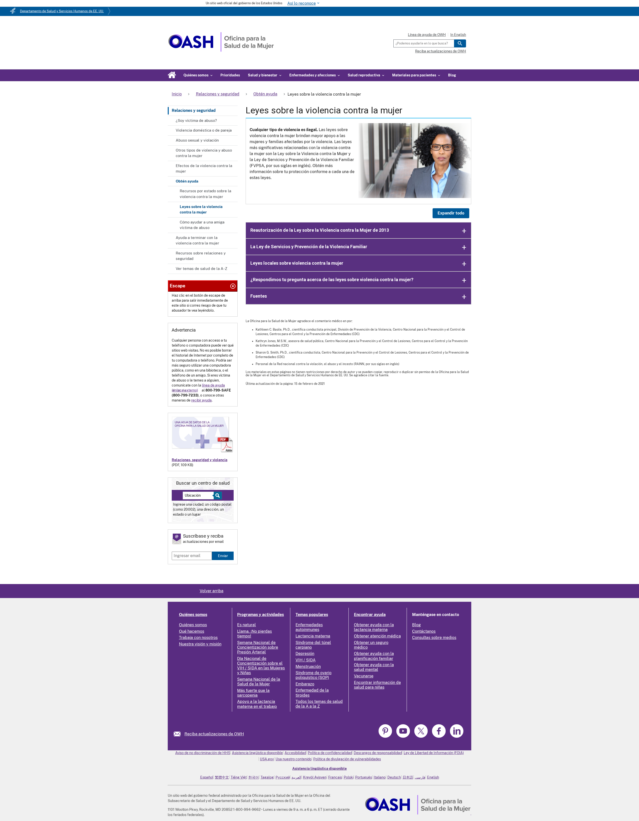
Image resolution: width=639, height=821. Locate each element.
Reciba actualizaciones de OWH (440, 51)
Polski (348, 777)
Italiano (380, 777)
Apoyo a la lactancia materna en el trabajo (257, 704)
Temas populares (312, 614)
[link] (179, 734)
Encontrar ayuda (370, 614)
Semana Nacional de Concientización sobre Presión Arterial (257, 647)
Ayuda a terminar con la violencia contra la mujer (197, 240)
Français (335, 777)
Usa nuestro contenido (294, 759)
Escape (177, 285)
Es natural (246, 624)
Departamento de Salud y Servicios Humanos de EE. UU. (62, 11)
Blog (452, 75)
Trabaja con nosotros (198, 637)
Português (363, 777)
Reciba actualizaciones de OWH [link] (214, 734)
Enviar (223, 556)
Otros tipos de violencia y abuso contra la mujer (204, 153)
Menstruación (308, 666)
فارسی (420, 777)
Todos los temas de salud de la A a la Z (319, 704)
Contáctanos (424, 631)
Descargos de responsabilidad (378, 753)
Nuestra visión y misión (200, 644)
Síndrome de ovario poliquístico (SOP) (313, 675)
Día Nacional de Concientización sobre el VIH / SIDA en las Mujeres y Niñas (261, 665)
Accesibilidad (295, 753)
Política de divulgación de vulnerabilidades (347, 759)
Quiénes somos (193, 614)
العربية (296, 777)
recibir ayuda (201, 400)
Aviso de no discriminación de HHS (202, 753)
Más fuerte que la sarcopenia (253, 693)
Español (206, 777)
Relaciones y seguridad (194, 110)
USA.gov (267, 759)
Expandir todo (451, 213)
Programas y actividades (260, 614)
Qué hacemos (191, 631)
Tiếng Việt (239, 777)
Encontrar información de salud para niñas (377, 685)
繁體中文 (222, 777)
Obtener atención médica (377, 636)
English (433, 777)
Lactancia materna (313, 636)
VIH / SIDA (306, 660)
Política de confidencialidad (330, 753)
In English (458, 34)
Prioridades (230, 75)
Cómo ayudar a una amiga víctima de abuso (202, 225)
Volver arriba (211, 591)
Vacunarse (363, 676)
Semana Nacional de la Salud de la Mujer (258, 681)
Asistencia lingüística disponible (257, 753)
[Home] (221, 50)
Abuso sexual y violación (197, 140)
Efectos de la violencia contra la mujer (204, 169)
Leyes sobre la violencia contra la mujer (201, 209)
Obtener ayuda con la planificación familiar (374, 656)
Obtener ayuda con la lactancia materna (374, 627)
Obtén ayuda (187, 181)
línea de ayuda (213, 385)
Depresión (305, 653)
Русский (283, 777)
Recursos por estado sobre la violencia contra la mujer (205, 194)
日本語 (408, 777)
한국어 (253, 777)
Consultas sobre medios (434, 637)
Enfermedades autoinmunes (309, 627)
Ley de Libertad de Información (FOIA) (434, 753)
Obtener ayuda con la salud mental (374, 667)
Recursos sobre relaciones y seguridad (201, 256)
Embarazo (305, 684)
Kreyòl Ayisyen (314, 777)
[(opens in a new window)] (404, 737)
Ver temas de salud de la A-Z (201, 268)
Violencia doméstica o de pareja (204, 130)
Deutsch (394, 777)
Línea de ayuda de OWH (427, 34)
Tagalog (267, 777)
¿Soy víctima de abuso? (196, 120)
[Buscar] (460, 43)
